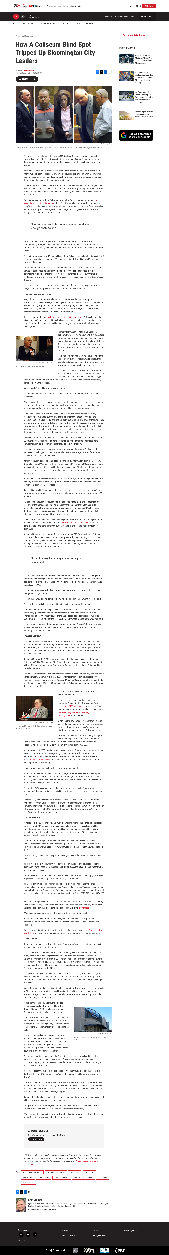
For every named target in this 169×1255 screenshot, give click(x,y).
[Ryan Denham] (21, 1205)
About (78, 24)
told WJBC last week (73, 706)
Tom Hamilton (28, 1183)
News (15, 24)
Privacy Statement (99, 1236)
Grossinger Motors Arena (83, 1177)
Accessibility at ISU (130, 1231)
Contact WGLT (67, 1231)
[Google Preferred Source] (136, 135)
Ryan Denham (29, 70)
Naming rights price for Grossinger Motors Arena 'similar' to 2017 (144, 114)
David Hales (89, 1172)
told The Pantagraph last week (74, 522)
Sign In (137, 6)
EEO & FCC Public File (69, 1236)
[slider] (26, 16)
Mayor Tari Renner (61, 1177)
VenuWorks (103, 1177)
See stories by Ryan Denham (42, 1209)
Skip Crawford (44, 1177)
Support (67, 24)
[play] (16, 16)
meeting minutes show (39, 759)
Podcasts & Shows (49, 24)
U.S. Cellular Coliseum (56, 1172)
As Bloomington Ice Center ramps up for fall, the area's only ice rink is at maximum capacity (144, 97)
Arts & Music (29, 24)
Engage (89, 24)
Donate (149, 6)
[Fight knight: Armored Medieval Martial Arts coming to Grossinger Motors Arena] (126, 59)
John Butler (74, 1172)
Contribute (96, 1231)
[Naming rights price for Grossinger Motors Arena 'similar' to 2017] (126, 115)
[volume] (23, 16)
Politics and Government (25, 36)
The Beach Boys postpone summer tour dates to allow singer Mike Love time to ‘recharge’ (144, 77)
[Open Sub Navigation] (20, 24)
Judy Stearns (28, 1177)
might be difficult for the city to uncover (65, 317)
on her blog (84, 908)
